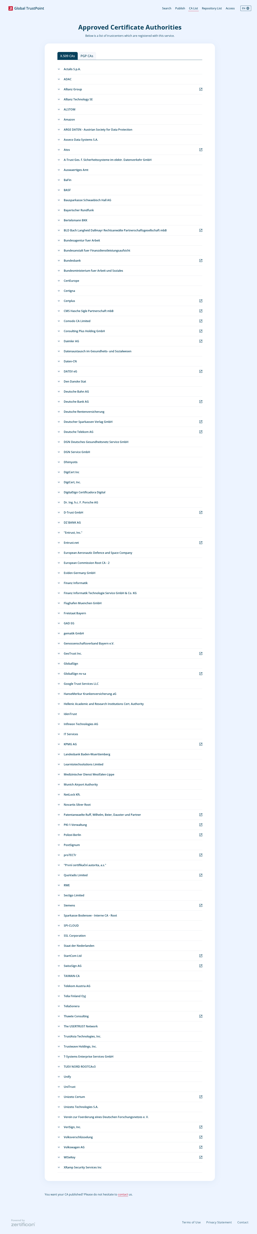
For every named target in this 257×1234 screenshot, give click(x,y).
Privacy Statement (219, 1222)
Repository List (212, 8)
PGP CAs (87, 56)
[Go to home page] (26, 8)
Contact (242, 1222)
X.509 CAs (67, 56)
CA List (193, 8)
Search (166, 8)
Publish (180, 8)
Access (230, 8)
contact (123, 1194)
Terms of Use (191, 1222)
